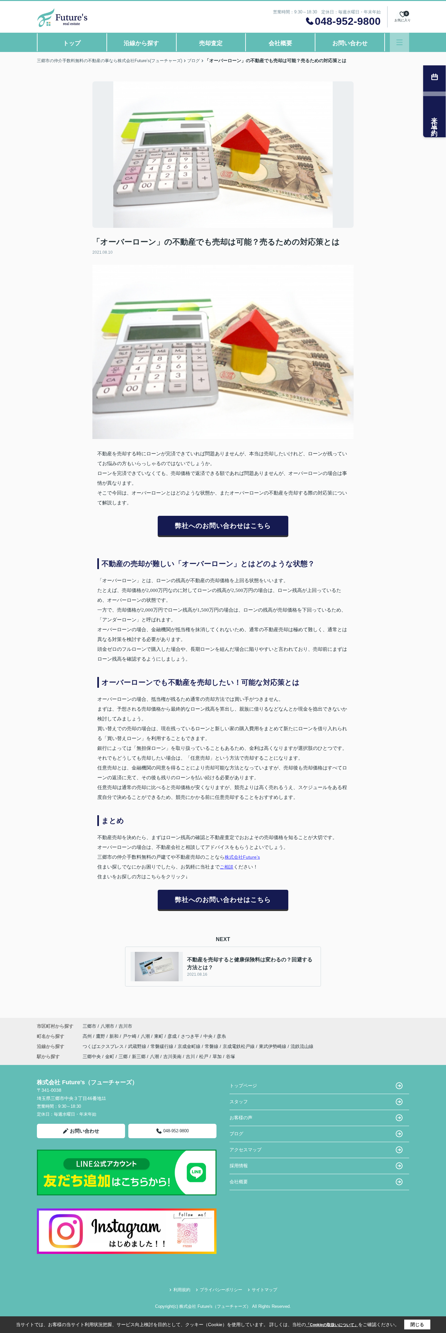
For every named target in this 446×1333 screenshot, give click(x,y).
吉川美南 (172, 1056)
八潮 (146, 1036)
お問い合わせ (350, 43)
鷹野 (101, 1036)
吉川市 (125, 1026)
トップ (72, 43)
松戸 (203, 1056)
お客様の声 (241, 1117)
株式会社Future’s (242, 857)
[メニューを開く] (399, 42)
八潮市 (107, 1026)
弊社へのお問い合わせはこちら (223, 525)
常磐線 (212, 1046)
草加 (217, 1056)
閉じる (417, 1324)
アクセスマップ (246, 1149)
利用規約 (181, 1289)
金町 (109, 1056)
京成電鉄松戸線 (239, 1046)
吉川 (190, 1056)
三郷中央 (92, 1056)
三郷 (123, 1056)
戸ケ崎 (130, 1036)
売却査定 (211, 43)
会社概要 (280, 43)
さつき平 (190, 1036)
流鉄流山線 (302, 1046)
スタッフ (239, 1101)
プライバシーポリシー (221, 1289)
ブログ (236, 1133)
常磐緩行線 (163, 1046)
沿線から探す (141, 43)
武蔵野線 (138, 1046)
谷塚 (230, 1056)
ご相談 (226, 866)
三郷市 (89, 1026)
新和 (114, 1036)
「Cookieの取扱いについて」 (332, 1325)
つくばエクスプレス (104, 1046)
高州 (88, 1036)
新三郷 (139, 1056)
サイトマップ (264, 1289)
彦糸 (221, 1036)
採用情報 (239, 1165)
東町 (159, 1036)
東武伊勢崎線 (273, 1046)
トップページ (243, 1085)
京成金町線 (190, 1046)
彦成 (172, 1036)
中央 (208, 1036)
